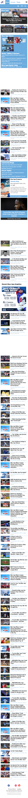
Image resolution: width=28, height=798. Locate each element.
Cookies (19, 789)
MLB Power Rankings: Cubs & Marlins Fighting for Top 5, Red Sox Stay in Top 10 (18, 639)
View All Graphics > (22, 312)
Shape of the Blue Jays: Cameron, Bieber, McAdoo (17, 124)
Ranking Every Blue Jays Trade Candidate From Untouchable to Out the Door (18, 745)
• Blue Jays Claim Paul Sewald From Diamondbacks (11, 60)
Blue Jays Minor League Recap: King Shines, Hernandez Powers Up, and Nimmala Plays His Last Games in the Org (18, 630)
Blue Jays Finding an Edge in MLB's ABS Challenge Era (18, 155)
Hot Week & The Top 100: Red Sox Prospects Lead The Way (18, 766)
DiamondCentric (15, 144)
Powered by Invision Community (14, 794)
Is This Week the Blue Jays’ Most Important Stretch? (18, 259)
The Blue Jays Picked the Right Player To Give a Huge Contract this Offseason (7, 30)
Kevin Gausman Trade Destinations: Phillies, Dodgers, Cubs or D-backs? (18, 773)
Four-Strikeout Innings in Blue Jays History (18, 442)
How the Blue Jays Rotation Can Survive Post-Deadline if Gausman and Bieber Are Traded (18, 738)
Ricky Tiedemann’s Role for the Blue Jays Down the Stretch (17, 275)
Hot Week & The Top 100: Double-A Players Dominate (18, 314)
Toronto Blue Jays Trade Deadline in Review (18, 654)
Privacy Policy (12, 789)
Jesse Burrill (14, 460)
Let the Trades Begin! (16, 751)
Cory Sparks (14, 359)
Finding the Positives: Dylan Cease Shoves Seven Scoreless (18, 546)
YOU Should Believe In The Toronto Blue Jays (17, 405)
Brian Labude (14, 104)
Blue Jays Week (8, 288)
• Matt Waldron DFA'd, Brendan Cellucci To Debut (13, 55)
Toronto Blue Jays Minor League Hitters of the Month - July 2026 (18, 699)
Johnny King (14, 181)
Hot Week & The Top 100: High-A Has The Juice (17, 449)
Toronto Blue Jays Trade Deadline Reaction (17, 647)
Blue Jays (20, 94)
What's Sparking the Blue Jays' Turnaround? (18, 420)
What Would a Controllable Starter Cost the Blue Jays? (18, 758)
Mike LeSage (14, 491)
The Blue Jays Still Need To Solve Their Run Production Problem (18, 600)
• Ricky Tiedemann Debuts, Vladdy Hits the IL (14, 58)
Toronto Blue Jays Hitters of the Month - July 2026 (18, 613)
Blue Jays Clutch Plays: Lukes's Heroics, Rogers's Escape (17, 503)
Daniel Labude (15, 270)
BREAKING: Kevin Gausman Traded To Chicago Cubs (18, 691)
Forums (13, 2)
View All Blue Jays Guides (14, 218)
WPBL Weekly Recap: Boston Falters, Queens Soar (18, 480)
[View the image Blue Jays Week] (14, 299)
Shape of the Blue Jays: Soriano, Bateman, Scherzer (18, 412)
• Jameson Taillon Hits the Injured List (12, 63)
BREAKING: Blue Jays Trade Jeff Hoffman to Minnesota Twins (18, 662)
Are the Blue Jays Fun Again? (18, 472)
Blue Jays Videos (8, 36)
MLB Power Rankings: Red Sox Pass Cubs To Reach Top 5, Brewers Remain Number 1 (18, 365)
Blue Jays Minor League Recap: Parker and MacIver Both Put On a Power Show (17, 730)
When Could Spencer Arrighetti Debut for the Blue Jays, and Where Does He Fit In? (18, 243)
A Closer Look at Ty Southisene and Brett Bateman (16, 538)
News (7, 2)
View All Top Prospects (16, 196)
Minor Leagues (21, 104)
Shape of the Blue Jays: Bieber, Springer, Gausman (17, 722)
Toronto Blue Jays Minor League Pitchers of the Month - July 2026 (18, 530)
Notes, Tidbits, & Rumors (10, 53)
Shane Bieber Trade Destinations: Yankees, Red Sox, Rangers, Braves (18, 714)
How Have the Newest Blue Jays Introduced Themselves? (18, 398)
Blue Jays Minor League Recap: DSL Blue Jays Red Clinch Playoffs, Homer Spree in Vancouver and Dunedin (18, 133)
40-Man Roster (11, 66)
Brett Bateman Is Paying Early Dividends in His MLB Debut (17, 392)
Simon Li (13, 137)
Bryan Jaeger (14, 120)
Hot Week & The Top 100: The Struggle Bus (18, 606)
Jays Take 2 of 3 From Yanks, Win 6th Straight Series (18, 329)
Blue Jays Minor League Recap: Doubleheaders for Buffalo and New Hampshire (18, 706)
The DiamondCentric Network (14, 791)
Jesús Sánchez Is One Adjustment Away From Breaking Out (17, 522)
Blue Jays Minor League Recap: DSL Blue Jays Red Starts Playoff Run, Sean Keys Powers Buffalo (18, 100)
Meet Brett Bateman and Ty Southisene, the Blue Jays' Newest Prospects (18, 676)
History (16, 437)
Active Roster (5, 66)
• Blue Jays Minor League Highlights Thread (13, 176)
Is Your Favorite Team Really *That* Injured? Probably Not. (18, 141)
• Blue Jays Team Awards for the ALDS (12, 165)
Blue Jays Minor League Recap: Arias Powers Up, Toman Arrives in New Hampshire (17, 465)
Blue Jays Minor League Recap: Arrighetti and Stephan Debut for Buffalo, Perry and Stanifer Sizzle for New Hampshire (18, 513)
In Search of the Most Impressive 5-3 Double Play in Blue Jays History (18, 488)
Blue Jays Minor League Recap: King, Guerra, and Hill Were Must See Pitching (18, 267)
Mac (12, 437)
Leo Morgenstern (15, 112)
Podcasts (23, 332)
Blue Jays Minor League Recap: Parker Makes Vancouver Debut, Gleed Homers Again (17, 428)
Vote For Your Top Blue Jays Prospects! (18, 584)
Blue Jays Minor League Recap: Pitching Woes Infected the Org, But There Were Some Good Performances (18, 382)
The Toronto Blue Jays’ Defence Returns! (17, 148)
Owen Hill (14, 325)
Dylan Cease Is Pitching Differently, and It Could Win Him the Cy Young (18, 457)
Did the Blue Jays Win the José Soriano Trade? (18, 560)
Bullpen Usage (19, 66)
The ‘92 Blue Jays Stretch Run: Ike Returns (18, 435)
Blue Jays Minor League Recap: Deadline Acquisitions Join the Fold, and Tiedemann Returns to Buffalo (18, 577)
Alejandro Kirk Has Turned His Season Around (18, 357)
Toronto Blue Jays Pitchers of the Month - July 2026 (18, 620)
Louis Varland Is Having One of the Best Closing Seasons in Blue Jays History (18, 322)
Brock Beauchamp (15, 332)
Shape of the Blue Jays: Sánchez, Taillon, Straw (17, 553)
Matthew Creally (15, 127)
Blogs (18, 2)
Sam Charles (15, 22)
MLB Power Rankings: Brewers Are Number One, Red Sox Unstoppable (17, 495)
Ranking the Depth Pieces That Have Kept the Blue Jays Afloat (14, 20)
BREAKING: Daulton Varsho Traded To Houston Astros (18, 668)
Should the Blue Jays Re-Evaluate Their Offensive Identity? (18, 592)
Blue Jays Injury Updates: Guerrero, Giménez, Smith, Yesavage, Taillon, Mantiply (17, 109)
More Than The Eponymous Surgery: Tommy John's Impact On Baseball (18, 252)
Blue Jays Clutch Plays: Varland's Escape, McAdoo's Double (18, 373)
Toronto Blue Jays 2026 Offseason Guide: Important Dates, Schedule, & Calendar (14, 214)
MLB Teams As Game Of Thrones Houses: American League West (17, 568)
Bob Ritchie (14, 151)
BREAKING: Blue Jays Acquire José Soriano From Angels (17, 684)
